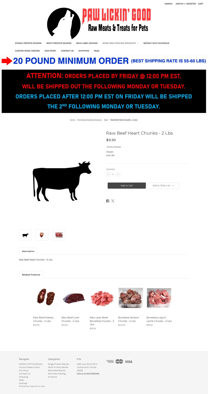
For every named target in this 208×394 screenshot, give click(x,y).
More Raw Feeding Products (119, 43)
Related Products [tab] (31, 274)
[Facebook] (107, 201)
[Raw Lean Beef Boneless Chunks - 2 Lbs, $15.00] (102, 298)
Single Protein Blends (28, 43)
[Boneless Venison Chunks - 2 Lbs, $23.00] (131, 298)
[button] (104, 84)
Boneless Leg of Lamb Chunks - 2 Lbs (159, 319)
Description (28, 251)
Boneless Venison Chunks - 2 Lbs (128, 319)
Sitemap (23, 383)
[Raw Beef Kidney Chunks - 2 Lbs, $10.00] (46, 298)
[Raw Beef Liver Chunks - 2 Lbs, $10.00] (74, 298)
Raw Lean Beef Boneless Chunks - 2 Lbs (102, 321)
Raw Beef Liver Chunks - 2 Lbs (70, 319)
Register (191, 3)
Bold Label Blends (87, 43)
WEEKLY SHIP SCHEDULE (156, 43)
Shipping (84, 50)
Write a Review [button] (114, 146)
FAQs (96, 50)
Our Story (50, 50)
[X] (112, 201)
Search (168, 3)
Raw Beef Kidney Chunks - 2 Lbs (43, 319)
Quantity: (110, 169)
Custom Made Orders (27, 50)
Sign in (179, 3)
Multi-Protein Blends (58, 43)
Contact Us (67, 50)
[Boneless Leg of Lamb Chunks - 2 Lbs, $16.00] (159, 298)
